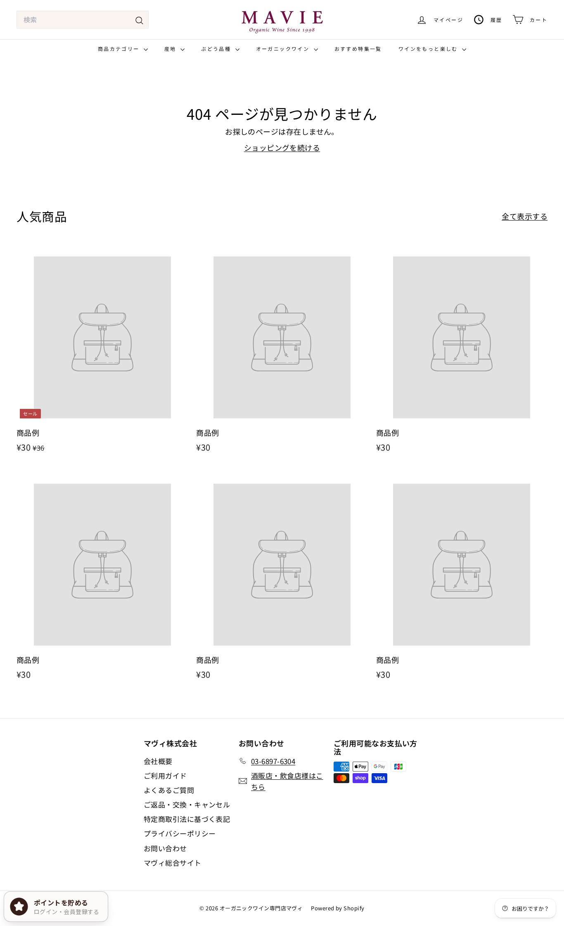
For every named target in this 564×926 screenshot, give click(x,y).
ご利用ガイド (165, 775)
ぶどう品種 (217, 48)
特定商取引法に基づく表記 (187, 819)
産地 (171, 48)
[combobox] (83, 20)
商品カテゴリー (120, 48)
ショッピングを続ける (282, 147)
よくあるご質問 (169, 790)
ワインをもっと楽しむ (429, 48)
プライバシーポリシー (180, 833)
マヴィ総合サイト (172, 862)
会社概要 (158, 761)
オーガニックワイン (284, 48)
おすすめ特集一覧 (358, 48)
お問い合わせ (165, 848)
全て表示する (524, 216)
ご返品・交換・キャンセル (187, 804)
